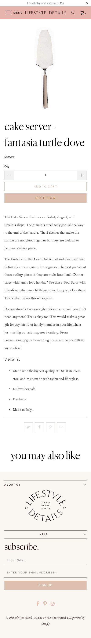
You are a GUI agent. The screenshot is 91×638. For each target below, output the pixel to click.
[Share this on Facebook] (39, 427)
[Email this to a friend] (61, 427)
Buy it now (45, 198)
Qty (6, 166)
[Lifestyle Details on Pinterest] (45, 604)
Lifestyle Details (23, 617)
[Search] (73, 12)
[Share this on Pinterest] (50, 427)
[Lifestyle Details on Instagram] (53, 604)
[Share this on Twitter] (28, 427)
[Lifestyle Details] (45, 12)
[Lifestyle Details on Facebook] (38, 604)
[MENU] (6, 12)
